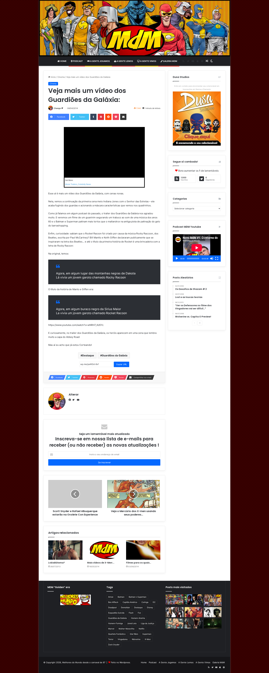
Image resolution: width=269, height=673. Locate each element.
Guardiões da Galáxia (114, 355)
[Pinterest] (101, 117)
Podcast (78, 61)
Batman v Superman (137, 597)
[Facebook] (70, 400)
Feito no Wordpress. (121, 662)
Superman (146, 634)
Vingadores (122, 639)
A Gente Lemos (124, 61)
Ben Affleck (113, 602)
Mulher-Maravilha (126, 628)
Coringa (145, 602)
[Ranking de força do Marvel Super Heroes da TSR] (193, 599)
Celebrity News (84, 184)
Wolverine (136, 639)
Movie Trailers (71, 184)
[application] (197, 248)
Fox (139, 613)
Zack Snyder (113, 644)
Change (57, 108)
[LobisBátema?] (65, 550)
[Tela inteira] (216, 258)
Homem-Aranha (138, 618)
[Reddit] (108, 117)
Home (63, 61)
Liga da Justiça (147, 623)
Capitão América (130, 602)
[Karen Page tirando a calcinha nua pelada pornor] (193, 623)
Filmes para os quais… (138, 562)
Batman (121, 597)
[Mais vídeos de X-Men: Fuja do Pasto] (104, 550)
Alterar (74, 394)
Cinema (61, 77)
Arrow (110, 597)
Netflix (141, 628)
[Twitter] (74, 400)
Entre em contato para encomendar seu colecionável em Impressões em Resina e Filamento (196, 87)
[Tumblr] (93, 117)
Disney (150, 607)
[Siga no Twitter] (62, 108)
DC (154, 602)
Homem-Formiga (115, 623)
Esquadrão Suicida (116, 613)
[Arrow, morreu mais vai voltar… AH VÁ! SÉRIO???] (213, 623)
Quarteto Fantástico (116, 634)
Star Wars (134, 634)
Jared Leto (132, 623)
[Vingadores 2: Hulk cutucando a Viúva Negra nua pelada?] (174, 612)
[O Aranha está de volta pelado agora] (174, 623)
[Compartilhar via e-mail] (123, 117)
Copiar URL (121, 364)
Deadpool (112, 607)
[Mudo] (211, 258)
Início (53, 77)
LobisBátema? (56, 562)
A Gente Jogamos (100, 61)
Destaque (88, 355)
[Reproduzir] (176, 258)
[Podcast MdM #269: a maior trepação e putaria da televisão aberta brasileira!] (213, 600)
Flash (131, 613)
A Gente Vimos (148, 61)
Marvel (111, 628)
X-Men (148, 639)
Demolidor (125, 607)
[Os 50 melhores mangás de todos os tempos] (193, 612)
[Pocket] (116, 117)
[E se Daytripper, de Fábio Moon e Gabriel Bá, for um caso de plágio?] (213, 612)
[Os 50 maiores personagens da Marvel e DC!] (174, 599)
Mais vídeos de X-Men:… (100, 562)
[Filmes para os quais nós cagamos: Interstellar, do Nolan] (143, 550)
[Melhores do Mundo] (134, 28)
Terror (110, 639)
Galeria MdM (170, 61)
